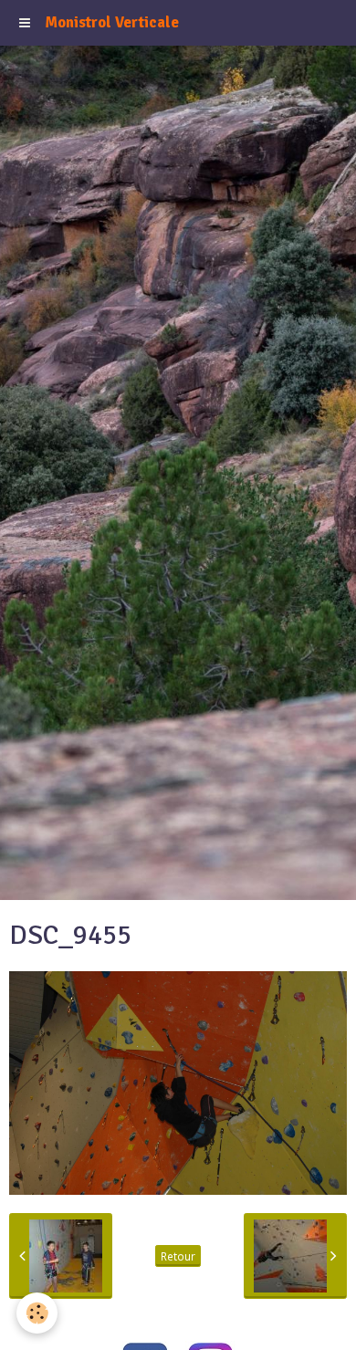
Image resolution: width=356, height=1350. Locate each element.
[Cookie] (37, 1313)
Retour (178, 1256)
